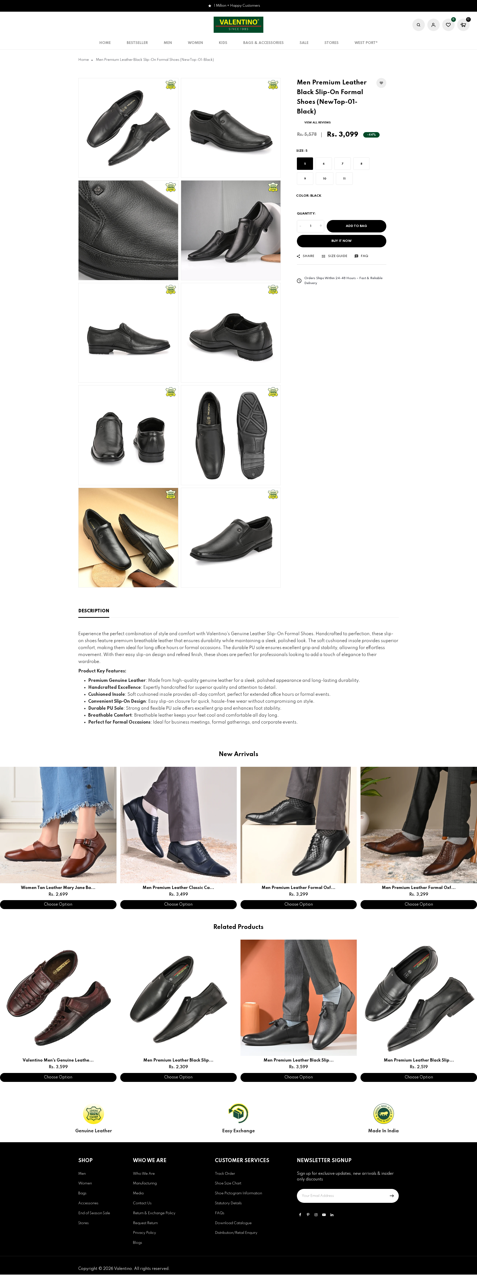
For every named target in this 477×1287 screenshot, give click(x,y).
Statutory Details (228, 1203)
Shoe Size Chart (228, 1183)
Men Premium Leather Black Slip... (178, 1060)
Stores (331, 43)
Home (105, 43)
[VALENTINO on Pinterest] (308, 1215)
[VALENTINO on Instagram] (316, 1215)
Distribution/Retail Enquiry (236, 1233)
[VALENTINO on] (332, 1215)
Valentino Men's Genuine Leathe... (58, 1060)
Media (138, 1193)
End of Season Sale (94, 1213)
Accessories (88, 1203)
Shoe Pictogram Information (238, 1193)
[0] (448, 26)
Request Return (145, 1223)
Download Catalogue (233, 1223)
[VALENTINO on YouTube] (324, 1215)
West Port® (366, 43)
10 (324, 178)
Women (85, 1183)
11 (344, 178)
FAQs (219, 1213)
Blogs (137, 1243)
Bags (82, 1193)
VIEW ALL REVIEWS (317, 122)
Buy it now (341, 241)
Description (93, 611)
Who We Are (144, 1174)
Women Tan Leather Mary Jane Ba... (58, 888)
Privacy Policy (144, 1233)
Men (82, 1174)
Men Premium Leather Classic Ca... (178, 888)
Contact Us (142, 1203)
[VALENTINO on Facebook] (300, 1215)
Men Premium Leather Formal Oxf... (298, 888)
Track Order (225, 1174)
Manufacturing (145, 1183)
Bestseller (137, 43)
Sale (304, 43)
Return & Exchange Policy (154, 1213)
